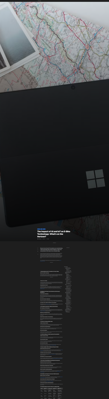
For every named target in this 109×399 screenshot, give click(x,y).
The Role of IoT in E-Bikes (68, 270)
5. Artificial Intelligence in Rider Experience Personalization (68, 288)
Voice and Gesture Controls (68, 290)
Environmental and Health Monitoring (68, 286)
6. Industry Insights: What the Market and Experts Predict (68, 292)
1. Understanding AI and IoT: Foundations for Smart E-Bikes (68, 268)
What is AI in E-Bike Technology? (68, 269)
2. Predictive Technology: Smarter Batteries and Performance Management (68, 273)
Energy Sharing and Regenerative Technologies (68, 300)
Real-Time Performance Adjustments (68, 275)
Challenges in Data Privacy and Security (68, 295)
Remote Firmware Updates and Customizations (68, 283)
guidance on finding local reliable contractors (57, 358)
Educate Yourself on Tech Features (68, 304)
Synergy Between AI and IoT (68, 271)
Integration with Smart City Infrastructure (68, 299)
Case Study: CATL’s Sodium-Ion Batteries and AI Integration (69, 277)
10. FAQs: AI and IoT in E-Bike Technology (68, 310)
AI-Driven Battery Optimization (67, 274)
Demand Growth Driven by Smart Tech (68, 293)
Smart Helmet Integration (68, 287)
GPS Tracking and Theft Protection (68, 280)
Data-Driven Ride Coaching (68, 291)
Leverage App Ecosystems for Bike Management (69, 308)
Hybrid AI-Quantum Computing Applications (68, 302)
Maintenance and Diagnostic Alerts (68, 281)
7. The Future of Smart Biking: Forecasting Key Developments (68, 298)
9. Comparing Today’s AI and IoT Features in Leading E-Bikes (68, 309)
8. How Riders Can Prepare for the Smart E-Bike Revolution (68, 303)
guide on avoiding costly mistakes (49, 381)
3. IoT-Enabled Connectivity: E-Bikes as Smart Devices (68, 279)
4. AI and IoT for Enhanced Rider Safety (68, 284)
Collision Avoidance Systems (69, 285)
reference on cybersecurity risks (52, 354)
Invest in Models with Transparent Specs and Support (68, 306)
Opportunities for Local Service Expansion (68, 296)
